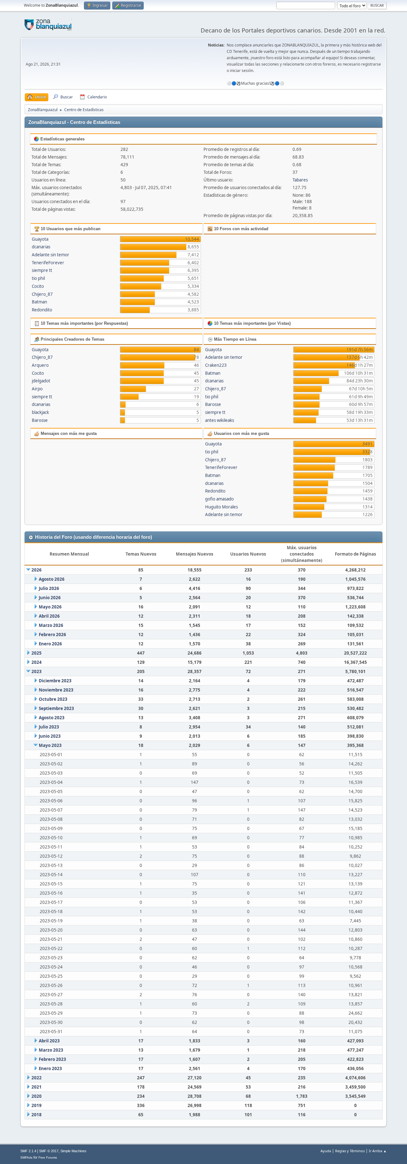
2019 (36, 1105)
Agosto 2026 (52, 579)
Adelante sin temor (50, 255)
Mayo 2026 (50, 607)
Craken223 (216, 365)
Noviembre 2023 (56, 690)
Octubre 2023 (53, 699)
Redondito (42, 310)
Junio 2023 (50, 736)
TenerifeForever (48, 263)
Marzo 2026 (51, 625)
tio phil (38, 278)
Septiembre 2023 (56, 708)
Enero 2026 (50, 644)
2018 (36, 1115)
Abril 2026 (49, 616)
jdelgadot (41, 381)
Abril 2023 (49, 1041)
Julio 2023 (49, 727)
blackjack (40, 412)
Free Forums (47, 1157)
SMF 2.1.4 (28, 1151)
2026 (36, 570)
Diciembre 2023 (55, 681)
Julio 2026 (49, 588)
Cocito (38, 286)
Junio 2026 (50, 597)
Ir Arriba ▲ (378, 1150)
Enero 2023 (50, 1068)
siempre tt (42, 270)
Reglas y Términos (350, 1150)
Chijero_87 (42, 294)
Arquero (40, 365)
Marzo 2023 (51, 1050)
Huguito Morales (221, 507)
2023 (36, 671)
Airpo (37, 389)
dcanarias (41, 247)
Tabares (300, 180)
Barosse (40, 420)
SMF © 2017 (49, 1151)
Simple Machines (73, 1151)
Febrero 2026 (52, 634)
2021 (36, 1087)
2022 (36, 1078)
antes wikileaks (219, 420)
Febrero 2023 (52, 1059)
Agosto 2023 (52, 717)
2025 (36, 653)
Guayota (40, 239)
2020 (36, 1096)
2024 (36, 662)
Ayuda (326, 1150)
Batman (39, 302)
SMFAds (26, 1157)
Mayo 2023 (50, 745)
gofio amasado (219, 499)
